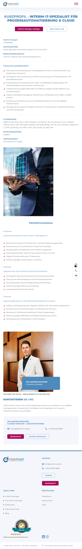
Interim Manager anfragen (29, 29)
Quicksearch (15, 436)
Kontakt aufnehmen (37, 436)
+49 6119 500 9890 (52, 468)
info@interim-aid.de (53, 464)
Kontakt (48, 475)
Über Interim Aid (57, 29)
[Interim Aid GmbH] (10, 4)
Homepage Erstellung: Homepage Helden (58, 545)
